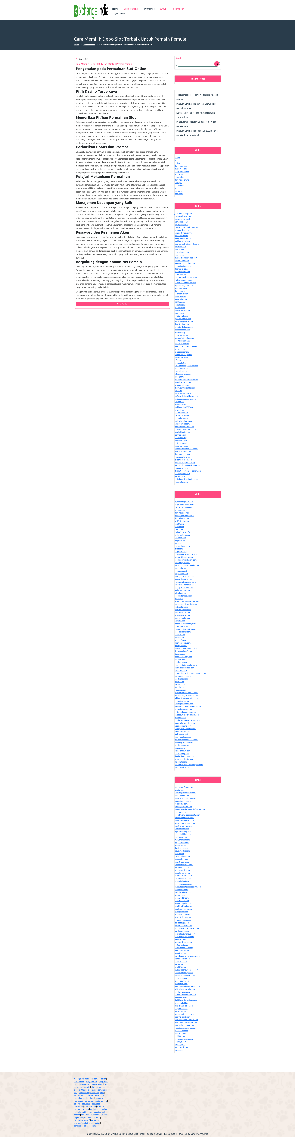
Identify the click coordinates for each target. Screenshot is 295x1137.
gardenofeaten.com (183, 618)
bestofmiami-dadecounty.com (187, 815)
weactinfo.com (181, 640)
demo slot (102, 1090)
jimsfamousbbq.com (183, 213)
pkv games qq (91, 1082)
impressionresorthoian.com (186, 693)
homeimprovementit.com (185, 793)
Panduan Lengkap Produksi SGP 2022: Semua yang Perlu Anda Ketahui (197, 133)
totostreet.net (180, 845)
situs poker (179, 177)
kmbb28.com (180, 1036)
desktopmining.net (182, 454)
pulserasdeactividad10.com (186, 449)
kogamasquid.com (182, 468)
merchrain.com (181, 1033)
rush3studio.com (182, 521)
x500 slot (82, 1090)
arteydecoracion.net (183, 374)
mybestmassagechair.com (185, 399)
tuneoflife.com (181, 762)
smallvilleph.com (181, 316)
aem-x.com (179, 854)
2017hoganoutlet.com (184, 507)
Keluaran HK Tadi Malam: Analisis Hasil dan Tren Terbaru (195, 115)
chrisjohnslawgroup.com (185, 934)
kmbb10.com (180, 635)
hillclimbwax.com (182, 745)
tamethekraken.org (182, 959)
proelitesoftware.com (183, 926)
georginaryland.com (183, 382)
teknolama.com (181, 593)
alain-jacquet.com (182, 563)
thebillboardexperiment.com (186, 1000)
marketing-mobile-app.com (186, 648)
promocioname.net (182, 341)
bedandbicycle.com (183, 903)
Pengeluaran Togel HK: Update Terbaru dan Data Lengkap (196, 124)
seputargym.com (182, 837)
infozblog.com (181, 360)
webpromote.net (181, 368)
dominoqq (179, 194)
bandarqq (99, 1098)
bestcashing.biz (181, 349)
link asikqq (179, 185)
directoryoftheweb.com (184, 516)
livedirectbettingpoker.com (186, 665)
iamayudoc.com (181, 890)
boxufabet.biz (180, 1011)
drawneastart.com (182, 914)
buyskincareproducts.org (185, 463)
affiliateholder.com (182, 767)
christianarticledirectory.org (186, 479)
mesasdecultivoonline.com (186, 604)
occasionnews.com (182, 751)
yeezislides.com (181, 804)
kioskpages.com (181, 978)
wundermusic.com (182, 870)
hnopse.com (180, 748)
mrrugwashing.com (183, 676)
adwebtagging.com (182, 731)
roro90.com (179, 524)
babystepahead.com (183, 737)
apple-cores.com (181, 446)
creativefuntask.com (183, 878)
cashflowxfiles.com (183, 632)
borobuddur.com (182, 867)
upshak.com (180, 684)
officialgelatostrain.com (185, 989)
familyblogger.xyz (182, 931)
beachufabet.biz (181, 1003)
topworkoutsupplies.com (185, 823)
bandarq (90, 1098)
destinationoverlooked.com (186, 740)
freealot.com (180, 895)
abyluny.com (180, 1044)
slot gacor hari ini (182, 172)
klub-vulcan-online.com (184, 937)
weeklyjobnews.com (183, 726)
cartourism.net (181, 443)
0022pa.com (180, 302)
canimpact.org (181, 438)
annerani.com (180, 296)
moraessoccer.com (182, 330)
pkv (176, 160)
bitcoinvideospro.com (184, 557)
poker (103, 1079)
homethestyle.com (182, 862)
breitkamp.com (181, 939)
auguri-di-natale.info (183, 233)
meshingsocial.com (183, 643)
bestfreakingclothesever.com (186, 695)
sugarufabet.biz (181, 1009)
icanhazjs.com (180, 435)
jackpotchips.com (182, 923)
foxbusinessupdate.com (185, 668)
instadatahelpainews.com (185, 1028)
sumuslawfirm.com (182, 701)
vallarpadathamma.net (184, 587)
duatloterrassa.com (183, 950)
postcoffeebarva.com (183, 579)
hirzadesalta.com (182, 829)
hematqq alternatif (82, 1120)
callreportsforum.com (184, 1039)
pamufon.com (180, 953)
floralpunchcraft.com (183, 651)
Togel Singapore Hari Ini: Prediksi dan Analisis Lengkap (197, 97)
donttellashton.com (183, 518)
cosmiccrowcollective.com (186, 560)
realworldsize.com (182, 590)
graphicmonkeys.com (183, 909)
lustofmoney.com (182, 754)
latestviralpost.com (183, 610)
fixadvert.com (180, 247)
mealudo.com (180, 659)
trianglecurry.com (182, 981)
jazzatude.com (181, 299)
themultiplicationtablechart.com (188, 471)
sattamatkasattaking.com (185, 995)
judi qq (177, 163)
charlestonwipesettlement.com (187, 720)
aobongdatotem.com (183, 807)
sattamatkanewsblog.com (185, 712)
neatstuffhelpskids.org (184, 327)
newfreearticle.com (182, 612)
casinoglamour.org (182, 474)
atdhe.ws (178, 391)
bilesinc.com (180, 308)
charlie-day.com (181, 662)
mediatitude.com (182, 261)
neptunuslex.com (182, 230)
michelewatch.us (181, 236)
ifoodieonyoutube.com (184, 818)
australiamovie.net (182, 219)
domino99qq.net (182, 513)
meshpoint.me (180, 568)
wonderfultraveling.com (184, 338)
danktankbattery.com (183, 657)
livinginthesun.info (182, 546)
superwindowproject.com (185, 429)
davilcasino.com (181, 848)
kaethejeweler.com (182, 992)
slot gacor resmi (92, 1095)
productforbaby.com (183, 596)
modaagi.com (180, 313)
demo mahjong (181, 169)
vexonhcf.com (180, 255)
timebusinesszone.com (184, 756)
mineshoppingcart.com (184, 820)
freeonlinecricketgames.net (186, 346)
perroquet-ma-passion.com (186, 1022)
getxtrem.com (180, 637)
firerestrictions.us (182, 352)
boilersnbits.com (181, 607)
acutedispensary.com (183, 709)
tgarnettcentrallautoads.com (187, 244)
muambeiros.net (181, 357)
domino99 (86, 1104)
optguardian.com (182, 843)
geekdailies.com (181, 1031)
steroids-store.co (182, 371)
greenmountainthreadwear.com (188, 706)
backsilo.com (180, 687)
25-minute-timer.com (183, 876)
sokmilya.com (180, 1042)
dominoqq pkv (181, 166)
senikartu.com (180, 538)
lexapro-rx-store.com (183, 460)
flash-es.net (179, 682)
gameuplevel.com (182, 859)
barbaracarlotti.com (183, 451)
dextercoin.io (180, 476)
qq (106, 1098)
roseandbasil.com (182, 385)
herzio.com (179, 527)
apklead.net (179, 1050)
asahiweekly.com (182, 898)
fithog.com (179, 377)
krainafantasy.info (182, 532)
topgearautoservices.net (185, 1014)
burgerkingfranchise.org (184, 585)
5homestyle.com (181, 482)
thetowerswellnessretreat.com (187, 986)
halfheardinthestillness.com (186, 396)
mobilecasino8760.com (184, 407)
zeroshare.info (181, 305)
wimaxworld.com (182, 344)
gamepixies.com (181, 912)
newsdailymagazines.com (185, 798)
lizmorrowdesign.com (184, 973)
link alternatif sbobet (83, 1112)
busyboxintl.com (181, 574)
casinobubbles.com (183, 834)
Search (178, 58)
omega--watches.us (183, 238)
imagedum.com (181, 984)
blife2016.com (180, 967)
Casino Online (89, 44)
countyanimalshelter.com (185, 729)
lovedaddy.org (181, 670)
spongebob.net (181, 571)
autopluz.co (179, 249)
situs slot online (100, 1109)
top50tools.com (181, 288)
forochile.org (180, 332)
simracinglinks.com (183, 266)
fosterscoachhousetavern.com (187, 601)
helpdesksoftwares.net (184, 787)
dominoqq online (182, 180)
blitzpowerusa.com (182, 615)
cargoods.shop (181, 552)
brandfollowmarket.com (185, 723)
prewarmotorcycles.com (185, 263)
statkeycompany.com (183, 280)
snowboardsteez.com (184, 626)
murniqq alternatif (92, 1117)
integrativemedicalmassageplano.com (190, 673)
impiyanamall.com (182, 840)
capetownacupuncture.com (186, 554)
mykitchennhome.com (184, 421)
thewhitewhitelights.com (185, 388)
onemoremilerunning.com (185, 623)
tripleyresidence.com (183, 942)
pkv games (179, 174)
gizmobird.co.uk (181, 222)
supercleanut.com (182, 901)
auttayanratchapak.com (185, 576)
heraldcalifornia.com (183, 906)
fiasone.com (180, 654)
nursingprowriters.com (184, 704)
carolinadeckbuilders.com (185, 283)
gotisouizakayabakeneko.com (187, 565)
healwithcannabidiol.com (185, 975)
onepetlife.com (181, 997)
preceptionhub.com (183, 801)
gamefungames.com (183, 873)
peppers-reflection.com (184, 759)
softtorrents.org (181, 945)
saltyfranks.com (181, 294)
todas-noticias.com (183, 535)
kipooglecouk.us (181, 418)
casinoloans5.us (181, 413)
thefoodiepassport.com (184, 427)
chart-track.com (181, 335)
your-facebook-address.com (186, 1020)
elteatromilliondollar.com (185, 582)
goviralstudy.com (182, 440)
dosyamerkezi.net (182, 269)
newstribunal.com (182, 795)
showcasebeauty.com (184, 274)
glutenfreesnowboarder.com (186, 970)
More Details (122, 304)
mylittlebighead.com (183, 892)
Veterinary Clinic (199, 1133)
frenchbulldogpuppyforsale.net (187, 465)
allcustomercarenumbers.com (187, 928)
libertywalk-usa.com (183, 216)
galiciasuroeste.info (183, 319)
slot (75, 1093)
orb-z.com (179, 599)
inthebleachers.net (182, 457)
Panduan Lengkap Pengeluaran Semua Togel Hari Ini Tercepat (196, 106)
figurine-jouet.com (182, 1017)
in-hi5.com (179, 529)
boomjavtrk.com (181, 1047)
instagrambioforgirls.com (185, 629)
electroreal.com (181, 812)
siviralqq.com (180, 690)
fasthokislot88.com (183, 917)
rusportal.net (180, 540)
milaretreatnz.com (182, 310)
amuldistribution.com (184, 865)
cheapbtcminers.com (183, 884)
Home (76, 44)
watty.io (178, 543)
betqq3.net (179, 410)
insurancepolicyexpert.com (186, 277)
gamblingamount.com (184, 742)
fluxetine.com (180, 404)
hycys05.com (180, 621)
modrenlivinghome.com (184, 1025)
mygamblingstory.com (184, 502)
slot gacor (92, 1090)
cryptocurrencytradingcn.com (187, 715)
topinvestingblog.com (184, 285)
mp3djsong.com (181, 225)
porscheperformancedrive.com (187, 956)
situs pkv (178, 183)
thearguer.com (181, 646)
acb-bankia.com (181, 679)
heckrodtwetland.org (183, 393)
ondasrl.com (180, 964)
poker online (79, 1082)
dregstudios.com (182, 324)
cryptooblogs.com (182, 856)
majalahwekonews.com (184, 504)
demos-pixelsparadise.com (186, 258)
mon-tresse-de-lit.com (184, 1006)
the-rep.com (180, 291)
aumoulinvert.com (182, 424)
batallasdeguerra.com (184, 321)
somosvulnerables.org (184, 948)
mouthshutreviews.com (184, 826)
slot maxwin (96, 1087)
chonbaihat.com (181, 363)
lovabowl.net (180, 790)
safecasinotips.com (183, 920)
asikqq (177, 158)
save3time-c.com (182, 252)
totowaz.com (180, 718)
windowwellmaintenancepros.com (189, 765)
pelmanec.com (181, 510)
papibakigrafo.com (182, 432)
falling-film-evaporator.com (186, 698)
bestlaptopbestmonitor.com (186, 380)
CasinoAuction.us (182, 415)
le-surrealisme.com (182, 272)
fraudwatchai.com (182, 851)
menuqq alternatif (81, 1079)
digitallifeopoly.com (183, 831)
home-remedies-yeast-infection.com (190, 809)
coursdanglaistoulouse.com (186, 227)
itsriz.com (179, 549)
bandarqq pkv (90, 1106)
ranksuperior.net (181, 734)
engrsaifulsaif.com (182, 881)
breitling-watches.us (183, 241)
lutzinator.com (181, 961)
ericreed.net (179, 402)
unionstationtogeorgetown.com (188, 887)
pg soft (87, 1087)
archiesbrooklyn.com (183, 355)
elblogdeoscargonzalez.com (186, 366)
